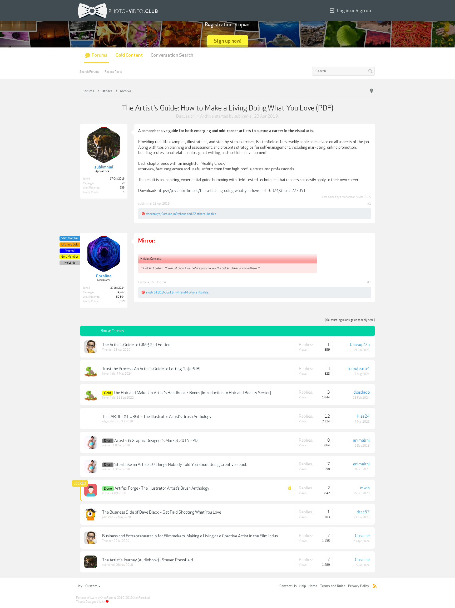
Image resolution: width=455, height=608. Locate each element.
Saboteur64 (359, 368)
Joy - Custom (87, 586)
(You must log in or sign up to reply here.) (350, 320)
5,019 (121, 301)
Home (313, 586)
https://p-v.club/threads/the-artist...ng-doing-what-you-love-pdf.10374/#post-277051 (232, 190)
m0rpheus (179, 214)
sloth (149, 292)
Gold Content (129, 55)
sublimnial (243, 116)
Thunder (107, 349)
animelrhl (108, 445)
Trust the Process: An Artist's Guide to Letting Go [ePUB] (151, 368)
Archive (207, 116)
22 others (198, 214)
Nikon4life (109, 373)
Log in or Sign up (354, 10)
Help (302, 586)
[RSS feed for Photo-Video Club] (374, 586)
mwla (105, 493)
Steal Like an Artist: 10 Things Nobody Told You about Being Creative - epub (181, 464)
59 (123, 183)
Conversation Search (172, 55)
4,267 (121, 292)
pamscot (107, 517)
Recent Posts (113, 72)
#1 (369, 203)
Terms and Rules (332, 586)
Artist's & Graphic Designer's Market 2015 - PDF (157, 440)
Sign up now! (227, 41)
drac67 (363, 512)
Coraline (166, 214)
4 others (191, 292)
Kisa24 (363, 416)
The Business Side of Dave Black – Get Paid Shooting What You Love (161, 512)
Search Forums (89, 72)
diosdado (361, 392)
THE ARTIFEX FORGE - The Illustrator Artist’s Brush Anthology (156, 416)
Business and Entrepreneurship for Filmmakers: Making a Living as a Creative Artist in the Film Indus (190, 536)
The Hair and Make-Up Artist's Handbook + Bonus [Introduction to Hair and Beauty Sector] (192, 392)
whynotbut (109, 421)
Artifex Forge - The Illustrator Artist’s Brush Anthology (162, 488)
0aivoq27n (360, 344)
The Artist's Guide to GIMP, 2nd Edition (136, 345)
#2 (369, 282)
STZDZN (159, 292)
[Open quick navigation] (371, 91)
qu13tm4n (173, 292)
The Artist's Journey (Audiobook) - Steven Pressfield (147, 560)
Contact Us (288, 586)
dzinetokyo (153, 214)
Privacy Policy (358, 586)
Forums (99, 55)
